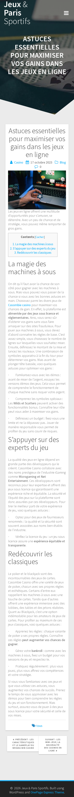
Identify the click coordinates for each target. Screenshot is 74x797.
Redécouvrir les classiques (32, 253)
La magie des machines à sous (33, 244)
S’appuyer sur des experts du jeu (33, 248)
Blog (63, 162)
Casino (18, 162)
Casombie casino (19, 305)
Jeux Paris (17, 12)
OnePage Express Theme (47, 792)
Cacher (39, 237)
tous (39, 726)
